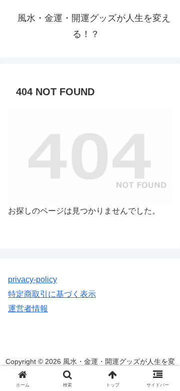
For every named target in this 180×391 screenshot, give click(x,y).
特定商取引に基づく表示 (52, 294)
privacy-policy (32, 279)
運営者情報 (28, 308)
